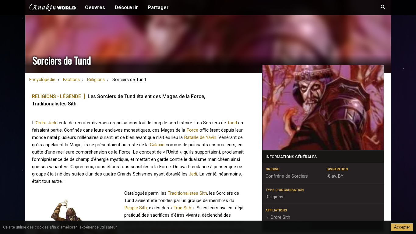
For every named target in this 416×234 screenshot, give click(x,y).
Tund (232, 123)
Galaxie (157, 144)
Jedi (193, 174)
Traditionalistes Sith (187, 193)
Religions (96, 79)
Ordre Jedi (46, 123)
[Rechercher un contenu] (383, 7)
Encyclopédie (42, 79)
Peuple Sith (135, 208)
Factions (71, 79)
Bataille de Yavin (200, 137)
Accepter (402, 227)
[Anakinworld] (52, 8)
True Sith (182, 208)
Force (192, 130)
